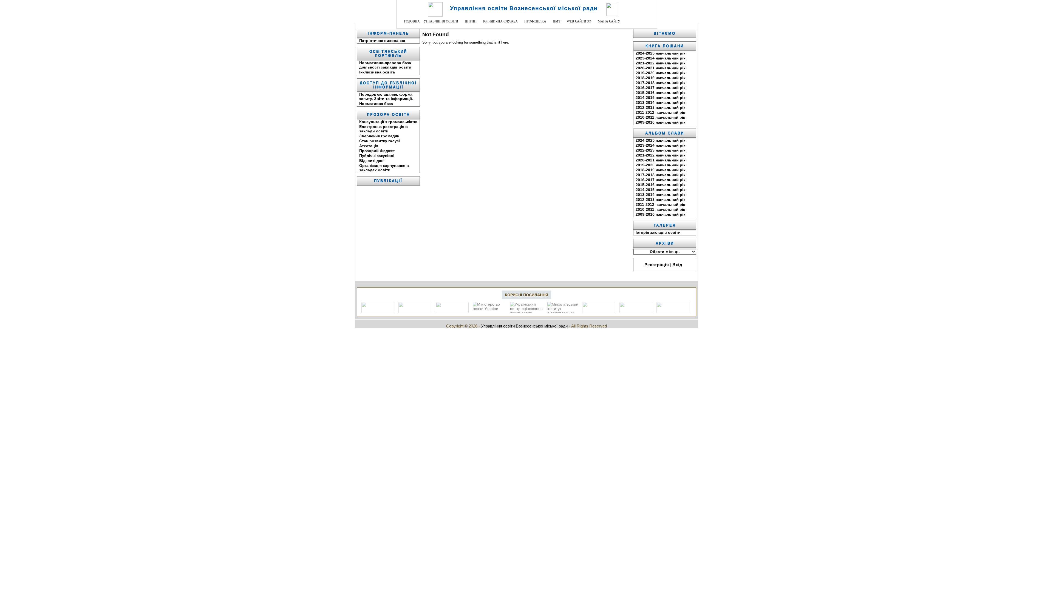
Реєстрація (656, 264)
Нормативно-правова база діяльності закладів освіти (385, 65)
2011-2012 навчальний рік (660, 112)
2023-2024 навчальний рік (660, 58)
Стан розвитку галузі (379, 141)
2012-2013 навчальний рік (660, 107)
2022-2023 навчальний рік (660, 150)
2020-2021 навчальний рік (660, 68)
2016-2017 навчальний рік (660, 88)
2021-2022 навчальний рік (660, 63)
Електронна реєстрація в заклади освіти (383, 128)
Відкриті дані (371, 160)
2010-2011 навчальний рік (660, 117)
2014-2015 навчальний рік (660, 97)
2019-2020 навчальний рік (660, 73)
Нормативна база (376, 103)
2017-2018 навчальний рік (660, 83)
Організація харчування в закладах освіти (384, 167)
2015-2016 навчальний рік (660, 92)
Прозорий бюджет (377, 151)
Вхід (677, 264)
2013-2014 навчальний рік (660, 102)
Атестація (368, 146)
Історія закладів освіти (658, 232)
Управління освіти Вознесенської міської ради (524, 8)
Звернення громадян (379, 136)
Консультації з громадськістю (388, 121)
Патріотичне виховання (382, 40)
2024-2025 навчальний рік (660, 53)
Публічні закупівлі (376, 155)
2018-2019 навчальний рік (660, 78)
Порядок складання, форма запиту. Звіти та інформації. (386, 96)
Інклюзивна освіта (377, 72)
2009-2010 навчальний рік (660, 122)
